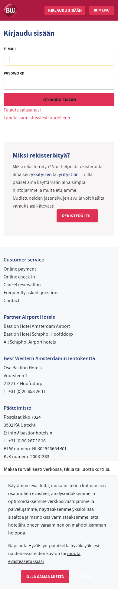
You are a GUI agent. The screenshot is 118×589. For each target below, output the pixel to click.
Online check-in (19, 277)
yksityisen (41, 174)
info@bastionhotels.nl (31, 433)
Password (14, 73)
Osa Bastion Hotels (23, 367)
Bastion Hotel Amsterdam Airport (37, 326)
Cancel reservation (22, 284)
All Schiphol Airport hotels (30, 342)
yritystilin (69, 174)
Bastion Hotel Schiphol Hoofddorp (38, 334)
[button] (64, 10)
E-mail (10, 49)
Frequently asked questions (32, 292)
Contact (11, 300)
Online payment (20, 269)
